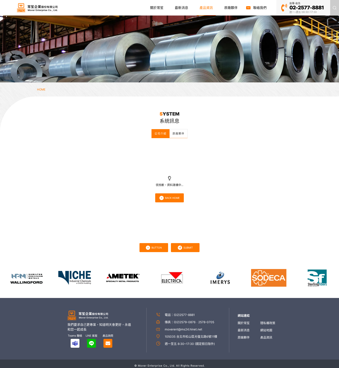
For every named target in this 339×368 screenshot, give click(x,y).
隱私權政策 (267, 323)
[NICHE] (66, 277)
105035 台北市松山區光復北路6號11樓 (191, 336)
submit (188, 247)
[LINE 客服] (91, 343)
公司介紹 (160, 133)
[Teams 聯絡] (74, 343)
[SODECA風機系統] (259, 277)
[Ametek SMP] (114, 277)
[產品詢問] (107, 343)
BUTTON (156, 247)
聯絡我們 (260, 8)
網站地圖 (266, 330)
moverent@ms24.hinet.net (183, 329)
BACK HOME (172, 197)
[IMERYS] (211, 277)
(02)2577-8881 (184, 315)
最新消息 (181, 8)
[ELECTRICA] (162, 277)
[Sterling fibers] (308, 277)
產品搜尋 (334, 7)
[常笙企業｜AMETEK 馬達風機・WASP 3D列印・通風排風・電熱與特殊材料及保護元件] (37, 7)
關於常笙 (156, 8)
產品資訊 (206, 8)
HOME (41, 89)
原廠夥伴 (231, 8)
